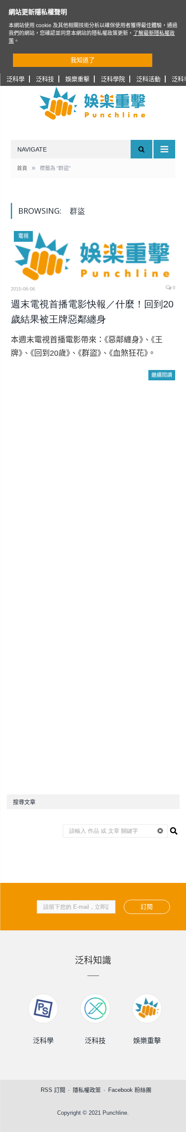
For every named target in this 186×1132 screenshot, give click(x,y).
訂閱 (147, 906)
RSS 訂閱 (53, 1090)
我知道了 (83, 60)
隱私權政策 (87, 1090)
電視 (23, 236)
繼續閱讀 (161, 375)
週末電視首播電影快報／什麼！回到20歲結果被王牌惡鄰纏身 (92, 312)
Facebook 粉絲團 (129, 1090)
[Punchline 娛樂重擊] (93, 103)
